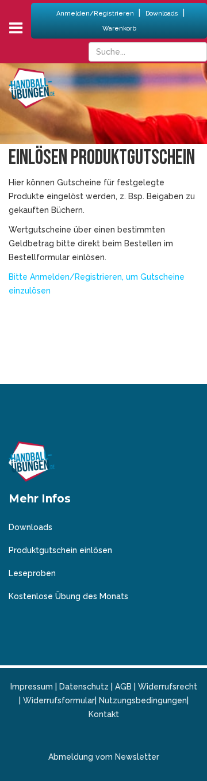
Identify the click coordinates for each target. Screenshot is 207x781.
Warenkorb (119, 28)
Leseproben (32, 573)
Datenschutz (84, 686)
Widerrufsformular (59, 700)
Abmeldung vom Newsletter (103, 756)
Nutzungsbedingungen (143, 700)
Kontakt (104, 714)
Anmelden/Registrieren (96, 13)
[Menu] (15, 28)
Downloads (162, 13)
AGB (123, 686)
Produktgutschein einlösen (60, 550)
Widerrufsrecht (167, 686)
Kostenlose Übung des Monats (68, 596)
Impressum (31, 686)
